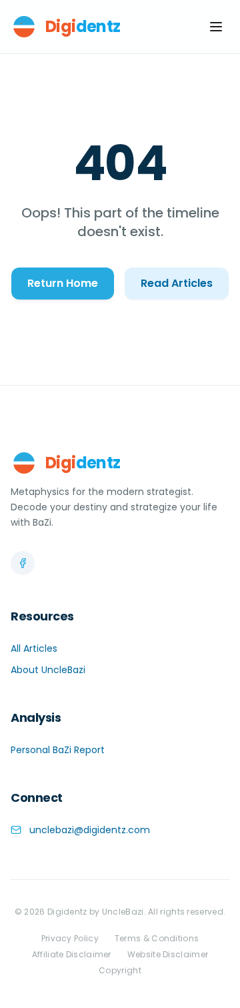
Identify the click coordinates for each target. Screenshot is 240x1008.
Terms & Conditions (157, 938)
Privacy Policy (70, 938)
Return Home (62, 283)
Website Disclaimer (167, 954)
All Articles (34, 648)
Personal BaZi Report (58, 750)
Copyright (120, 970)
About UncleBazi (48, 669)
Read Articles (177, 283)
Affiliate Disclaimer (71, 954)
